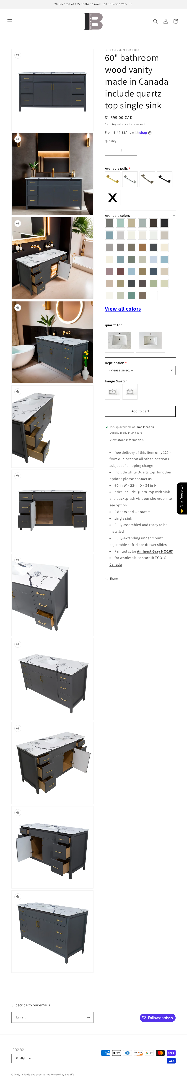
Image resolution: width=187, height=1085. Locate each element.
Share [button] (113, 578)
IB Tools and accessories (36, 1074)
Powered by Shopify (62, 1074)
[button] (10, 21)
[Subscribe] (88, 1017)
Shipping (111, 124)
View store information (127, 440)
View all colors (123, 308)
